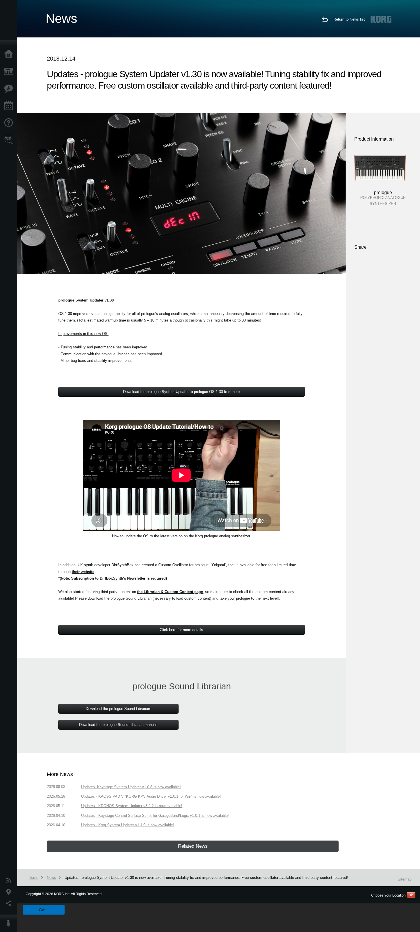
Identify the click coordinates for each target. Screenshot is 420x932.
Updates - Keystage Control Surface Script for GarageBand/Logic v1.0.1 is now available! (155, 815)
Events (10, 105)
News (10, 880)
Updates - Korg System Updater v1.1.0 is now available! (127, 825)
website (83, 572)
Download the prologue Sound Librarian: (118, 709)
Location (10, 892)
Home (10, 54)
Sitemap (404, 879)
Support (10, 122)
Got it (44, 909)
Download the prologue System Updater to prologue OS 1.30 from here (181, 392)
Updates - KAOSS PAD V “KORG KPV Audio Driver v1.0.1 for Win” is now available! (151, 796)
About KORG (10, 923)
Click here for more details (181, 630)
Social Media (10, 903)
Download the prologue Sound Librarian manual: (118, 725)
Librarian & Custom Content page (170, 592)
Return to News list (349, 19)
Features (10, 88)
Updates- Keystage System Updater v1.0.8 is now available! (131, 787)
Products (10, 71)
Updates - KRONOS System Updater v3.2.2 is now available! (131, 806)
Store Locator (10, 140)
